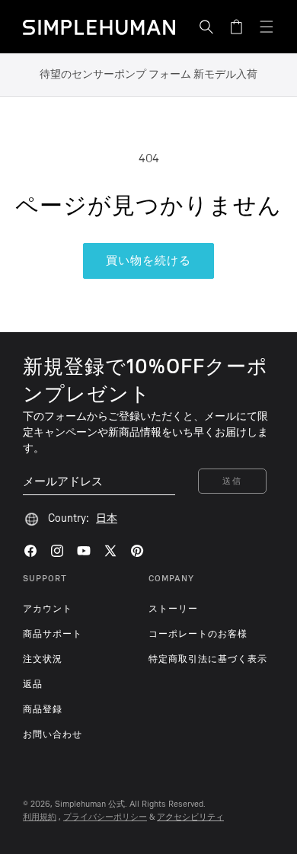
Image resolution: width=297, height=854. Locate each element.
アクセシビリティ (190, 817)
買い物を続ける (148, 260)
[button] (206, 26)
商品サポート (52, 634)
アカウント (47, 608)
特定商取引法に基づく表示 (207, 659)
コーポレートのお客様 (198, 634)
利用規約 (39, 817)
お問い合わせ (52, 734)
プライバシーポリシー (105, 817)
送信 (231, 481)
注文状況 (42, 659)
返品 (33, 684)
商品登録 (42, 709)
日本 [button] (106, 518)
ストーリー (173, 608)
